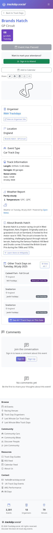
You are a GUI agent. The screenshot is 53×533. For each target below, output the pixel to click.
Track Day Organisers (14, 414)
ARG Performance (12, 487)
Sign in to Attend (28, 61)
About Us (8, 468)
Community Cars (12, 433)
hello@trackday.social (15, 479)
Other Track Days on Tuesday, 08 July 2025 (17, 265)
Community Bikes (12, 437)
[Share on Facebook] (15, 76)
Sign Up (31, 359)
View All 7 (45, 265)
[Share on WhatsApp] (24, 76)
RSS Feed (8, 460)
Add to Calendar (27, 70)
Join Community (11, 445)
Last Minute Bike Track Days (17, 422)
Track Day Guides (12, 456)
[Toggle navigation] (49, 4)
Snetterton (11, 289)
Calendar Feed (11, 464)
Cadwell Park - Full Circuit (17, 273)
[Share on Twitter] (10, 76)
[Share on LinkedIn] (20, 76)
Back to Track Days (15, 13)
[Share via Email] (29, 76)
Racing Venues (11, 410)
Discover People (11, 441)
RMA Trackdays (12, 113)
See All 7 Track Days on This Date (28, 320)
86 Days (8, 491)
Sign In (21, 359)
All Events (8, 406)
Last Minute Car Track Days (17, 418)
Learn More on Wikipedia (17, 253)
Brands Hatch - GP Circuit (15, 139)
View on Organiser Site (16, 119)
